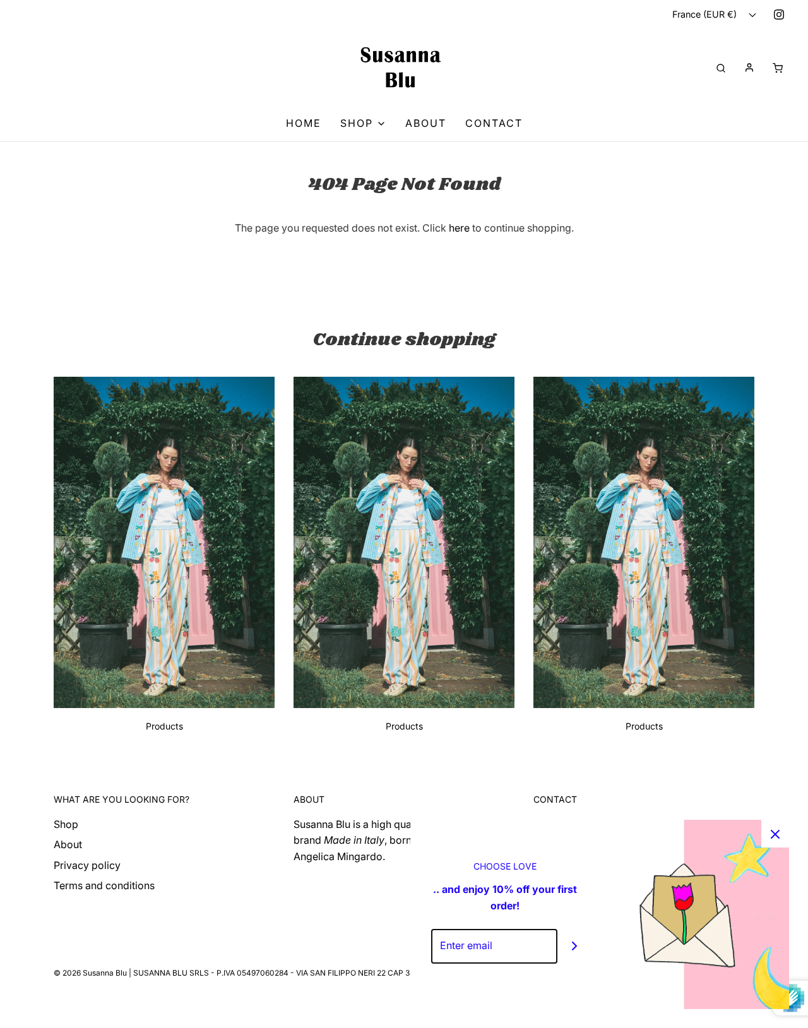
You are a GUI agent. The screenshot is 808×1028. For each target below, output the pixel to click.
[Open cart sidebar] (777, 67)
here (459, 228)
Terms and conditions (104, 885)
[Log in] (749, 67)
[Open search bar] (721, 67)
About (425, 123)
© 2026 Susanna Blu (90, 973)
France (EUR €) (705, 14)
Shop (66, 824)
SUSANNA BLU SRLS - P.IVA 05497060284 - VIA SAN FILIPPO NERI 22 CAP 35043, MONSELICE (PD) (313, 973)
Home (303, 123)
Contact (494, 123)
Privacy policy (87, 865)
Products (164, 726)
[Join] (574, 946)
